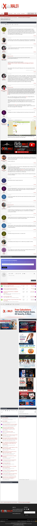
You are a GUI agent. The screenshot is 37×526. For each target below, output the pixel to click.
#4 (35, 54)
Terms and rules (23, 521)
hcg (9, 20)
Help (31, 521)
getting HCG (23, 169)
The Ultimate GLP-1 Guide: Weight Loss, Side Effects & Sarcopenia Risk (9, 448)
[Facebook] (24, 509)
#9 (35, 155)
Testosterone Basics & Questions (13, 289)
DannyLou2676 (32, 297)
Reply (35, 35)
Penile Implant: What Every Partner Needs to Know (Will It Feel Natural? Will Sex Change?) (9, 438)
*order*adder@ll (5, 417)
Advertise (35, 519)
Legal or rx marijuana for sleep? (7, 431)
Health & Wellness (5, 430)
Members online (22, 416)
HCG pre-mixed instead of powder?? (10, 288)
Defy (26, 96)
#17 (35, 231)
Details (31, 523)
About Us (28, 519)
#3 (35, 46)
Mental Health (4, 433)
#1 (35, 27)
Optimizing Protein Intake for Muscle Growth (9, 434)
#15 (35, 215)
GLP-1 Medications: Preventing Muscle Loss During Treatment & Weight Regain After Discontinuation (9, 443)
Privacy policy (28, 521)
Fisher (4, 289)
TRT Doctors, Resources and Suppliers (15, 286)
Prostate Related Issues (5, 479)
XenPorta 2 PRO (15, 525)
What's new (10, 13)
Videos (15, 13)
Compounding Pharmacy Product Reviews (11, 294)
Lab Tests (18, 13)
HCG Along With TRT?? (7, 296)
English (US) (3, 521)
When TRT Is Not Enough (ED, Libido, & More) (8, 426)
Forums (6, 13)
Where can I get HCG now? (8, 285)
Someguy (4, 286)
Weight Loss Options (5, 450)
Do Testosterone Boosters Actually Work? (9, 459)
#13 (35, 194)
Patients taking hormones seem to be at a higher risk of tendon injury (9, 452)
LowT (2, 20)
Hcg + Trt (12, 20)
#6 (35, 85)
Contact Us (32, 519)
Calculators (23, 13)
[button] (3, 14)
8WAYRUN (23, 525)
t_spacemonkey (5, 293)
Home (2, 13)
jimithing (4, 301)
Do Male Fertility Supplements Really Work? (9, 473)
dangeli (4, 297)
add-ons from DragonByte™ (16, 523)
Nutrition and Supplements (6, 422)
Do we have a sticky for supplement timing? (9, 470)
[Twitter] (26, 509)
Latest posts (3, 416)
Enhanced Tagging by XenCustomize (18, 524)
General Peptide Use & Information (7, 419)
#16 (35, 223)
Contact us (19, 521)
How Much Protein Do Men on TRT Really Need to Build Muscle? (9, 467)
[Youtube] (28, 509)
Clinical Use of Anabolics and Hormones (8, 454)
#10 (35, 165)
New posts (2, 15)
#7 (35, 110)
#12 (35, 186)
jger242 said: (10, 56)
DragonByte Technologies (26, 523)
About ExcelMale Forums (16, 513)
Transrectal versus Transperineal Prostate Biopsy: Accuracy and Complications (9, 477)
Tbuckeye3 (32, 286)
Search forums (6, 15)
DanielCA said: (10, 204)
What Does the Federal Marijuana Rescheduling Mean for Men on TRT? (8, 428)
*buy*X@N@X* (5, 421)
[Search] (36, 14)
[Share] (34, 27)
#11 (35, 178)
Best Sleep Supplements (6, 463)
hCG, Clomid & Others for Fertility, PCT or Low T (9, 475)
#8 (35, 118)
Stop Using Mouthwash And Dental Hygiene (9, 424)
